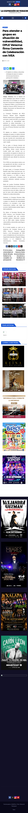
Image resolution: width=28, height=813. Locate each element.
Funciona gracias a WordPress (10, 804)
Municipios (5, 27)
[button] (22, 18)
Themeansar (14, 806)
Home (14, 809)
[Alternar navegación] (13, 18)
